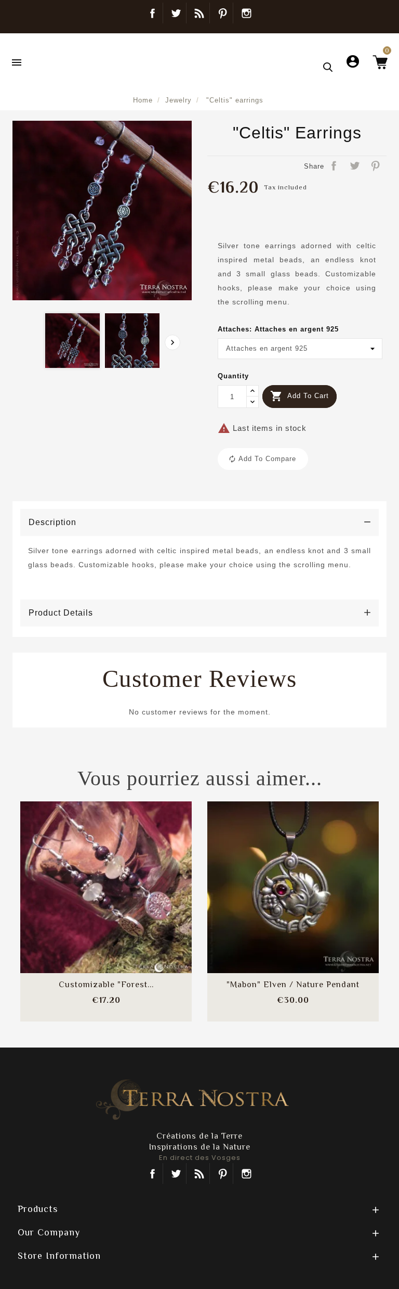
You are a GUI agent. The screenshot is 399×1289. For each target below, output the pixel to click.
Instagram (246, 13)
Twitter (176, 13)
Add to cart (299, 396)
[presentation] (172, 342)
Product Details (61, 612)
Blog (199, 13)
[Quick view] (131, 906)
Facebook (152, 13)
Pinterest (222, 13)
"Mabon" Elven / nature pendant (293, 984)
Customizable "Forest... (106, 984)
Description (52, 522)
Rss (199, 1173)
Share (334, 166)
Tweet (355, 166)
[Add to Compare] (106, 874)
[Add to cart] (80, 874)
